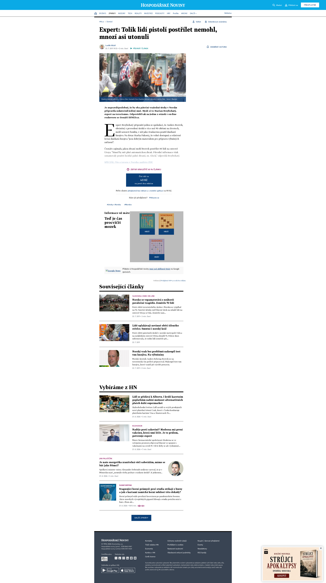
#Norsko (128, 204)
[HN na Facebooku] (120, 558)
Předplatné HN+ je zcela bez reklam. (173, 281)
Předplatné (310, 5)
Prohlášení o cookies (175, 545)
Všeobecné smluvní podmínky (179, 553)
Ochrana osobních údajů (177, 541)
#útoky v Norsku (114, 204)
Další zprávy (141, 518)
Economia (149, 549)
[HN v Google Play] (110, 570)
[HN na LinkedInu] (127, 558)
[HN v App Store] (127, 570)
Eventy (200, 545)
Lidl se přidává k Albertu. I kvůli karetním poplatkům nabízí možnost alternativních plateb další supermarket (157, 400)
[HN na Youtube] (135, 558)
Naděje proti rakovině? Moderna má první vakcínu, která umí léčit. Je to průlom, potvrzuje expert (157, 433)
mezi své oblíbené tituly (159, 269)
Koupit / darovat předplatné (208, 541)
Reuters (174, 99)
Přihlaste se (154, 198)
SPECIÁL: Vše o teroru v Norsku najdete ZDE (128, 162)
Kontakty (148, 541)
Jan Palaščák (105, 458)
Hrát (147, 231)
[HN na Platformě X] (116, 558)
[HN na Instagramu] (123, 558)
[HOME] (95, 13)
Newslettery (202, 549)
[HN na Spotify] (131, 558)
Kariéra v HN (150, 553)
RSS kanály (202, 553)
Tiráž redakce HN (152, 545)
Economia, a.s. (117, 544)
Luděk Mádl (110, 45)
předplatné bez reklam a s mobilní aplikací (145, 191)
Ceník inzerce (150, 557)
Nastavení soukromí (175, 549)
